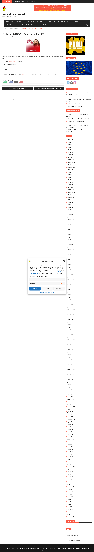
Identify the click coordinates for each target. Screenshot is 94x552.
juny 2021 (69, 294)
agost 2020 (70, 319)
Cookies (42, 292)
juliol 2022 (70, 262)
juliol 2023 (70, 232)
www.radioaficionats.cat (13, 14)
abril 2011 (69, 506)
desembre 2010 (71, 516)
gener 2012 (70, 484)
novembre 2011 (71, 489)
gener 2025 (70, 187)
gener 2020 (70, 337)
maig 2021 (70, 297)
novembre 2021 (71, 282)
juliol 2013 (70, 449)
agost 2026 (70, 139)
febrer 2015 (70, 414)
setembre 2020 (71, 317)
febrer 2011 (70, 511)
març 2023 (70, 242)
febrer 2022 (70, 274)
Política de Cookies (34, 273)
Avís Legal (51, 292)
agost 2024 (70, 199)
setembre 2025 (71, 167)
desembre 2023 (71, 219)
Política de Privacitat (59, 271)
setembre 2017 (71, 407)
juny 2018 (69, 384)
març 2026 (70, 152)
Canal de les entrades (72, 535)
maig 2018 (70, 387)
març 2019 (70, 362)
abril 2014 (69, 432)
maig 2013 (70, 452)
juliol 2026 (70, 142)
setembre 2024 (71, 197)
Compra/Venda (74, 21)
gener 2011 (70, 514)
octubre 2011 (70, 492)
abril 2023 (69, 239)
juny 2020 (69, 324)
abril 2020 (69, 329)
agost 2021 (70, 289)
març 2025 (70, 182)
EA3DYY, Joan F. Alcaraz (73, 129)
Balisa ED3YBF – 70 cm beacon (30, 25)
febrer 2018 (70, 394)
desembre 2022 (71, 249)
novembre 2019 (71, 342)
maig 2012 (70, 477)
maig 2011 (70, 504)
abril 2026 (69, 149)
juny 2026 (69, 144)
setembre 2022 (71, 257)
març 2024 (70, 212)
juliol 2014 (70, 424)
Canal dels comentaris (73, 538)
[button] (64, 261)
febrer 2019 (70, 364)
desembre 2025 (71, 159)
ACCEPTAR (34, 288)
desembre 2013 (71, 439)
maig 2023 (70, 237)
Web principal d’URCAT (36, 21)
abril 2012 (69, 479)
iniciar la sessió (9, 99)
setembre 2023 (71, 227)
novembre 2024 (71, 192)
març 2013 (70, 457)
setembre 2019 (71, 347)
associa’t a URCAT (25, 74)
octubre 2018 (70, 374)
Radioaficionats (72, 525)
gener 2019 (70, 367)
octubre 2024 (70, 194)
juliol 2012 (70, 472)
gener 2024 (70, 217)
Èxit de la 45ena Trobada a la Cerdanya (77, 97)
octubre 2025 (70, 164)
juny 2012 (69, 474)
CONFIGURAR (59, 288)
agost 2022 (70, 259)
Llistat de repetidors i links (13, 25)
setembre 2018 (71, 377)
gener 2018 (70, 397)
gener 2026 (70, 157)
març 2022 (70, 272)
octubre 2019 (70, 344)
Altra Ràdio (12, 61)
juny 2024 (69, 204)
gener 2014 (70, 437)
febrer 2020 (70, 334)
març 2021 (70, 302)
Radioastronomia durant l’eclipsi (75, 104)
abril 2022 (69, 269)
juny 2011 (69, 501)
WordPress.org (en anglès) (74, 540)
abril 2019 (69, 359)
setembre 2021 (71, 287)
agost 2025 (70, 169)
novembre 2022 (71, 252)
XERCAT (56, 21)
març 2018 (70, 392)
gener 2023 (70, 247)
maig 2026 (70, 147)
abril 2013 (69, 454)
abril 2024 (69, 209)
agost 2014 (70, 422)
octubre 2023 (70, 224)
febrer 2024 (70, 214)
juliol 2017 (70, 412)
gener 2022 (70, 277)
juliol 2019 (70, 352)
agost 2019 (70, 349)
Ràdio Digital (49, 21)
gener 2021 (70, 307)
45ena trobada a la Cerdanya (74, 106)
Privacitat (47, 292)
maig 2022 (70, 267)
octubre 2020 (70, 314)
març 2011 (70, 509)
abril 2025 (69, 179)
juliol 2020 (70, 322)
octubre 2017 (70, 404)
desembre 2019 (71, 339)
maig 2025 (70, 177)
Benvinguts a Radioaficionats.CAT (19, 21)
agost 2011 (70, 496)
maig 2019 (70, 357)
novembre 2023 (71, 222)
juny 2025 (69, 174)
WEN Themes (50, 550)
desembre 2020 (71, 309)
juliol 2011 (70, 499)
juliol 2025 (70, 172)
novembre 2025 (71, 162)
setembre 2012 (71, 467)
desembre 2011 (71, 487)
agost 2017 (70, 409)
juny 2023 (69, 234)
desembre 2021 (71, 279)
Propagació (64, 21)
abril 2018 (69, 389)
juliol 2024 (70, 202)
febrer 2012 (70, 482)
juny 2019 (69, 354)
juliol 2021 (70, 292)
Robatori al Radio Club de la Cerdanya (81, 118)
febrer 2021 (70, 304)
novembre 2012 (71, 462)
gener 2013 (70, 459)
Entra (68, 533)
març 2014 (70, 434)
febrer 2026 (70, 154)
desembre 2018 (71, 369)
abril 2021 (69, 299)
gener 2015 (70, 417)
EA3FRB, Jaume (16, 36)
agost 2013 (70, 447)
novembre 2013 (71, 442)
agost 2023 (70, 229)
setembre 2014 (71, 419)
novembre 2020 (71, 312)
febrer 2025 (70, 184)
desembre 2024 (71, 189)
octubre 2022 (70, 254)
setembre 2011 (71, 494)
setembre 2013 (71, 444)
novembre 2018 (71, 372)
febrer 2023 (70, 244)
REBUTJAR (47, 288)
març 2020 (70, 332)
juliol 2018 (70, 382)
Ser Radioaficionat (44, 25)
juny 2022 (69, 264)
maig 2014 (70, 429)
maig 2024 (70, 207)
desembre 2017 (71, 399)
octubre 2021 (70, 284)
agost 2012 (70, 469)
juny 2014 (69, 427)
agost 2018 (70, 379)
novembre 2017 (71, 402)
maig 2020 (70, 327)
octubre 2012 (70, 464)
